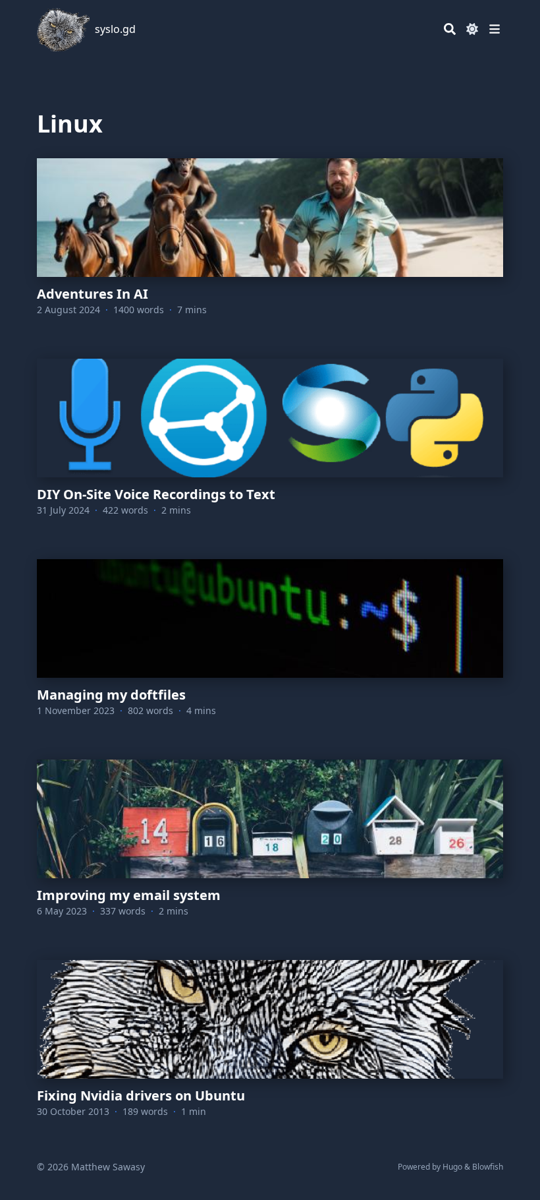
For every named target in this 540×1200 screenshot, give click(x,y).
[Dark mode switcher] (472, 29)
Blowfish (487, 1166)
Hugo (452, 1166)
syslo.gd (115, 29)
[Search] (450, 29)
